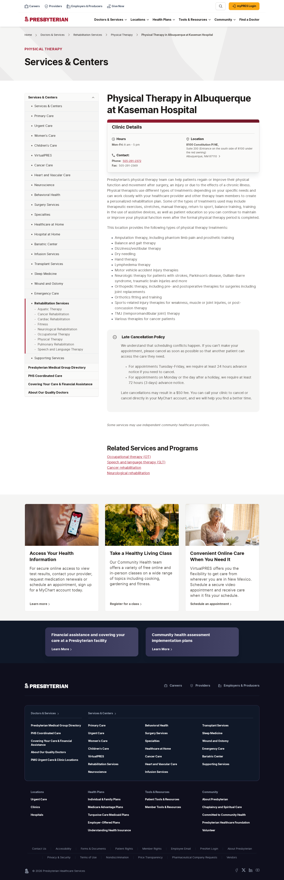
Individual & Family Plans (104, 799)
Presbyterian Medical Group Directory (56, 725)
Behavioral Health (156, 725)
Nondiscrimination (117, 857)
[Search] (221, 6)
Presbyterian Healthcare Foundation (226, 822)
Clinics (35, 807)
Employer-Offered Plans (104, 822)
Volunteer (208, 830)
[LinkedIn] (251, 871)
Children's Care (98, 749)
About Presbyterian (215, 799)
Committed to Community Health (224, 815)
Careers (176, 685)
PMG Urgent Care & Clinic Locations (54, 760)
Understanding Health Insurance (109, 830)
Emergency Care (213, 749)
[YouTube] (257, 871)
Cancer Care (153, 756)
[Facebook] (237, 871)
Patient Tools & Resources (162, 799)
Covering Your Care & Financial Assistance (51, 743)
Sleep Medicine (212, 733)
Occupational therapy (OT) (129, 457)
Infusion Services (156, 772)
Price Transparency (150, 857)
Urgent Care (96, 733)
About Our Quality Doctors (48, 752)
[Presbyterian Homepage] (58, 21)
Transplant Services (215, 725)
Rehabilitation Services (103, 764)
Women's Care (97, 741)
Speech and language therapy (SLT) (136, 462)
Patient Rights (124, 849)
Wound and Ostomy (215, 741)
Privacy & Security (59, 857)
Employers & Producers (241, 685)
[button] (62, 97)
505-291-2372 (132, 161)
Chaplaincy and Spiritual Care (222, 807)
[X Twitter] (244, 871)
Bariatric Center (212, 756)
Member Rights (152, 849)
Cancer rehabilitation (124, 468)
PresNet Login (209, 849)
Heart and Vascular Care (161, 764)
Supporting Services (215, 764)
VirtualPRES (96, 756)
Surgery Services (156, 733)
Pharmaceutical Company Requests (194, 857)
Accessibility (63, 849)
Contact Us (39, 849)
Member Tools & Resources (163, 807)
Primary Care (96, 725)
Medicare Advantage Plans (105, 807)
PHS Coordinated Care (46, 733)
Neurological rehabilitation (128, 473)
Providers (203, 685)
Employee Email (181, 849)
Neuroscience (97, 772)
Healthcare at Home (158, 749)
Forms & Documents (93, 849)
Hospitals (37, 815)
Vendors (232, 857)
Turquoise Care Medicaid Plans (108, 815)
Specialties (152, 741)
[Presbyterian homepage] (46, 686)
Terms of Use (88, 857)
